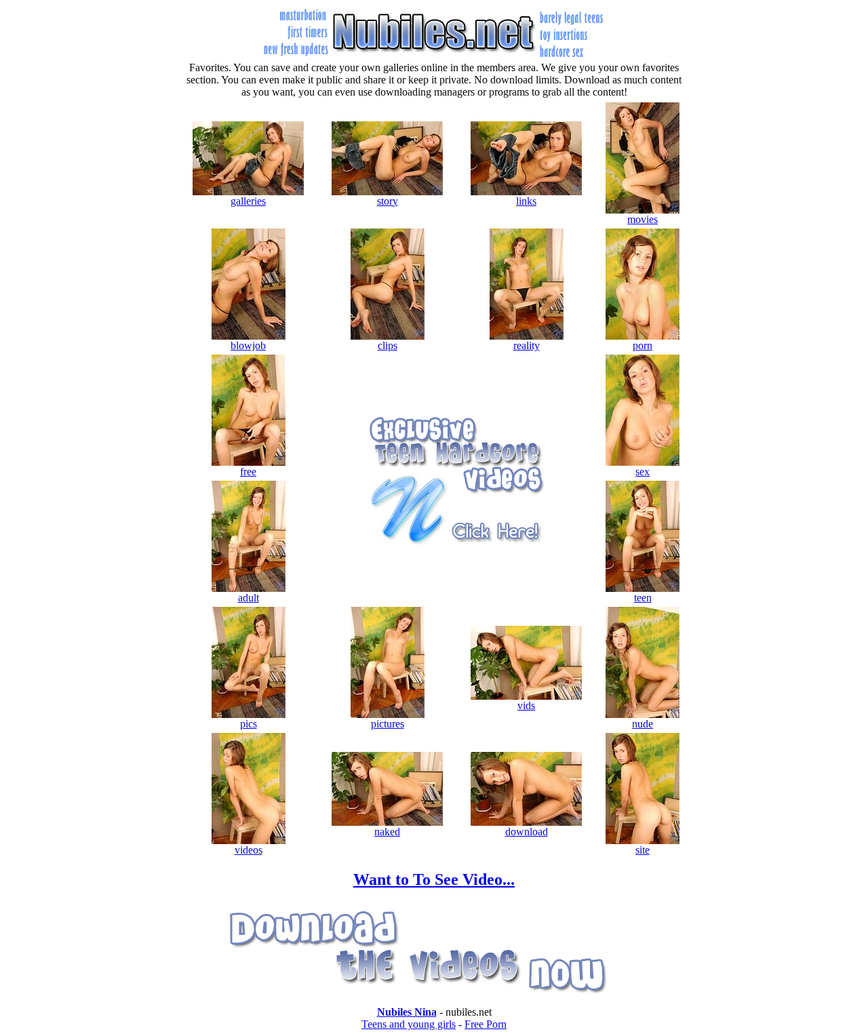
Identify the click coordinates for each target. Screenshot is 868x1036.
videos (248, 850)
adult (248, 597)
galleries (248, 201)
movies (642, 219)
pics (248, 724)
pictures (387, 724)
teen (643, 597)
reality (526, 345)
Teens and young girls (408, 1024)
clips (387, 345)
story (387, 201)
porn (642, 345)
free (248, 471)
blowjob (248, 345)
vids (526, 705)
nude (642, 724)
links (526, 201)
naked (387, 831)
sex (642, 471)
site (642, 850)
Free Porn (486, 1024)
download (526, 831)
